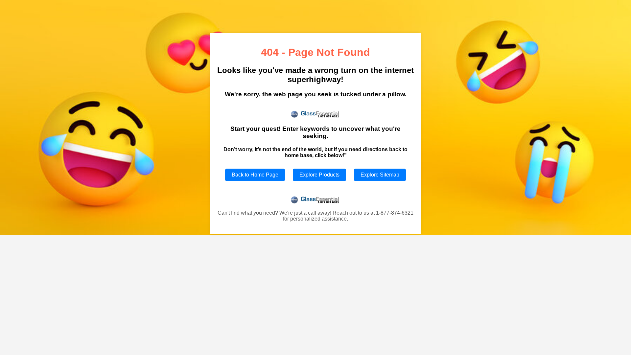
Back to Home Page (255, 175)
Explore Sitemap (380, 175)
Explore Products (319, 175)
